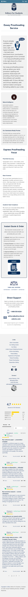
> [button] (19, 576)
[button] (22, 456)
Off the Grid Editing (14, 351)
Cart (25, 1)
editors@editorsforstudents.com (16, 317)
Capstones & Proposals (14, 355)
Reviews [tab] (5, 424)
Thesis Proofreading (14, 360)
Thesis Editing (14, 353)
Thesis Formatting (14, 358)
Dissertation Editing (14, 362)
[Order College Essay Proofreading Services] (4, 39)
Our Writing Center (14, 345)
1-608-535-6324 (16, 311)
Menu (4, 1)
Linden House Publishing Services (14, 349)
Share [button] (5, 456)
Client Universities (14, 342)
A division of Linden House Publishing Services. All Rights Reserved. (13, 588)
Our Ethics (14, 347)
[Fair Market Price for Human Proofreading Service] (14, 274)
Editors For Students (15, 586)
